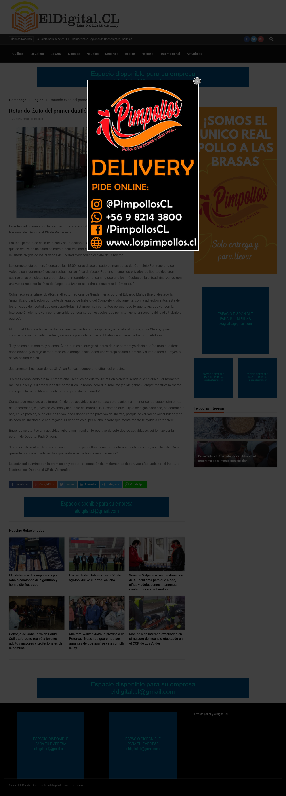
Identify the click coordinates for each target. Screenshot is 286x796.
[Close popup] (197, 81)
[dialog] (143, 165)
